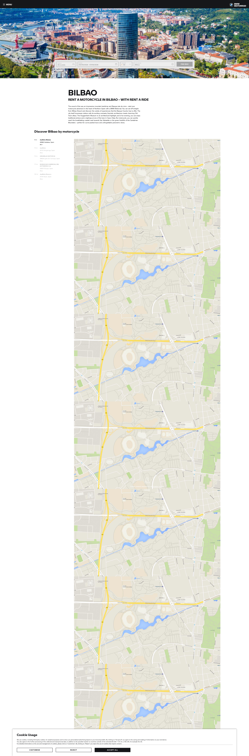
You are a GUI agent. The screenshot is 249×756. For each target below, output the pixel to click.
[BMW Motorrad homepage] (238, 5)
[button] (7, 4)
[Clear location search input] (172, 64)
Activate (147, 490)
